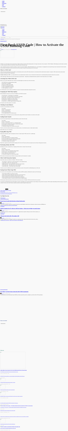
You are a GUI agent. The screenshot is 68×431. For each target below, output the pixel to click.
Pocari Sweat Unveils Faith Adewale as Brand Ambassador (12, 201)
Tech (6, 41)
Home (3, 1)
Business (1, 41)
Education (4, 3)
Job (3, 5)
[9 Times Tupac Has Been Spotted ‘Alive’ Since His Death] (2, 388)
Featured (4, 41)
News (3, 2)
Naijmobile (2, 203)
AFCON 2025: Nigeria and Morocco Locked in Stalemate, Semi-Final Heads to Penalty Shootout (12, 376)
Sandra (2, 49)
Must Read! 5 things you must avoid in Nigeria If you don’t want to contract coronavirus (11, 396)
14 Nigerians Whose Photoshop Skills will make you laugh (7, 382)
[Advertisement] (7, 18)
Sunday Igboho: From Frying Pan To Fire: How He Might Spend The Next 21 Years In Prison (13, 370)
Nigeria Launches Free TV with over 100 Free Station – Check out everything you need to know (20, 208)
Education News (2, 289)
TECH (3, 4)
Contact (4, 6)
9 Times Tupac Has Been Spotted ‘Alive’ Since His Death (7, 389)
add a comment (2, 191)
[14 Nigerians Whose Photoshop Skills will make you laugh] (2, 380)
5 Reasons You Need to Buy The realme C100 (9, 215)
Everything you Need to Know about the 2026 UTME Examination (14, 291)
